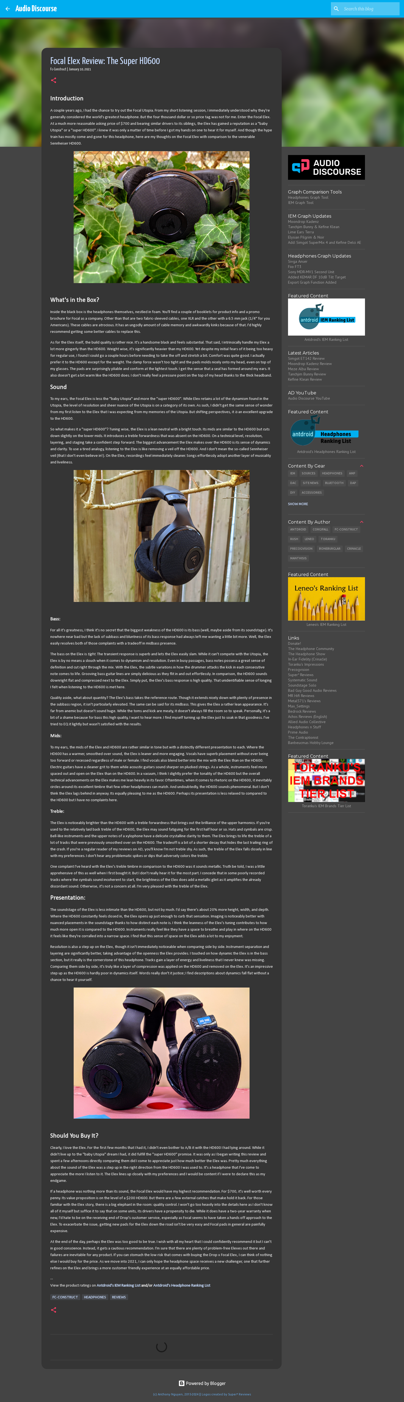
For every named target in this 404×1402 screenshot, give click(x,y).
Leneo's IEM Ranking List (326, 624)
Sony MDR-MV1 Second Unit (311, 271)
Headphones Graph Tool (308, 197)
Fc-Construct (65, 1297)
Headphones (95, 1297)
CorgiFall (320, 529)
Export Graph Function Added (312, 282)
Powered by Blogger (205, 1383)
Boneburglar (330, 548)
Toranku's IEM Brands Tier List (326, 805)
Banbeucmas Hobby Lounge (311, 742)
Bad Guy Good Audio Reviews (312, 690)
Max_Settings (299, 706)
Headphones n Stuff (304, 726)
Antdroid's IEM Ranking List (118, 1286)
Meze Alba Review (303, 368)
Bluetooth (334, 483)
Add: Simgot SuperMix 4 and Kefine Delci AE (324, 242)
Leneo (309, 539)
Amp (352, 473)
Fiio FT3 (294, 266)
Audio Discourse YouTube (309, 398)
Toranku (328, 539)
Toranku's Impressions (306, 664)
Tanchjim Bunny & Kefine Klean (313, 226)
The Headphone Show (306, 653)
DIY (292, 492)
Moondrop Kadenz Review (310, 363)
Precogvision (301, 548)
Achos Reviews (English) (307, 716)
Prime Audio (298, 732)
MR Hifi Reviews (301, 695)
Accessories (312, 492)
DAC (293, 483)
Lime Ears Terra (301, 231)
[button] (53, 81)
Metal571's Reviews (304, 700)
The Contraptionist (303, 737)
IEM (292, 473)
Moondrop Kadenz (303, 221)
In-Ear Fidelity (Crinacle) (307, 659)
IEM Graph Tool (301, 202)
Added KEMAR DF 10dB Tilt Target (317, 277)
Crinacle (354, 548)
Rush (294, 539)
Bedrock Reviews (302, 711)
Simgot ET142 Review (306, 358)
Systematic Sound (302, 680)
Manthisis (298, 558)
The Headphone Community (311, 648)
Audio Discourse (36, 9)
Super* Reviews (301, 674)
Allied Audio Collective (307, 721)
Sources (309, 473)
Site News (311, 483)
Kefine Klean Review (305, 379)
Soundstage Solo (302, 685)
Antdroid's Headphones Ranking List (326, 451)
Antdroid (298, 529)
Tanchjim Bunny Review (307, 374)
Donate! (294, 643)
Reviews (119, 1297)
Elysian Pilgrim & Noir (306, 237)
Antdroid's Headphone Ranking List (181, 1286)
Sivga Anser (298, 261)
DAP (353, 483)
